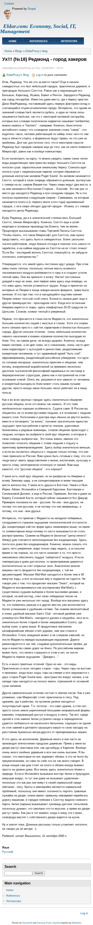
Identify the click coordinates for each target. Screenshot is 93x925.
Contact (9, 3)
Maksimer (76, 923)
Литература (69, 41)
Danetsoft (27, 923)
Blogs (18, 51)
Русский (7, 851)
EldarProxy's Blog (17, 75)
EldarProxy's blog (36, 51)
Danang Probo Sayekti (48, 923)
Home (12, 41)
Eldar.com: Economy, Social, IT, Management (38, 28)
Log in (39, 75)
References (39, 41)
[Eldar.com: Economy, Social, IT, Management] (7, 18)
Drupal (32, 8)
